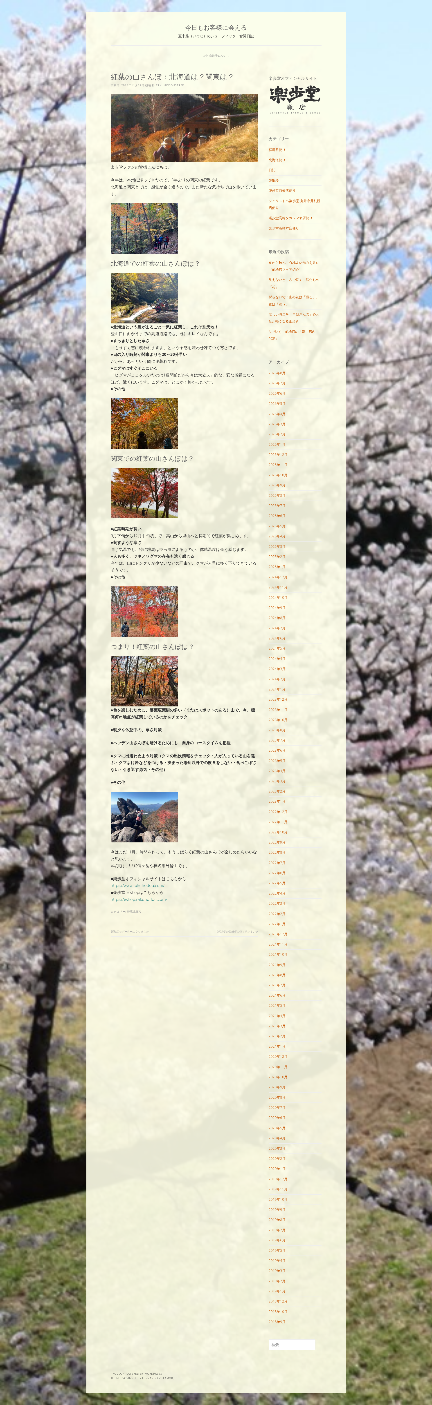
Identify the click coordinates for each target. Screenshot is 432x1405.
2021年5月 (277, 1005)
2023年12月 (278, 699)
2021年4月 (277, 1015)
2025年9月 (277, 485)
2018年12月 (278, 1301)
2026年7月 (277, 383)
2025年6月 (277, 515)
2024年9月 (277, 607)
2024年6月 (277, 638)
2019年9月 (277, 1209)
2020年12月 (278, 1056)
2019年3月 (277, 1270)
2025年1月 (277, 566)
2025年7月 (277, 505)
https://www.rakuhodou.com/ (137, 885)
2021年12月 (278, 934)
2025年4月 (277, 536)
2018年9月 (277, 1321)
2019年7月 (277, 1230)
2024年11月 (278, 587)
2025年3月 (277, 546)
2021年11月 (278, 944)
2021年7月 (277, 985)
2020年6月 (277, 1117)
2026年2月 (277, 434)
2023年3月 (277, 781)
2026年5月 (277, 403)
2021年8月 (277, 975)
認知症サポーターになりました (129, 931)
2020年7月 (277, 1107)
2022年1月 (277, 924)
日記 (272, 170)
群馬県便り (134, 911)
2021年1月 (277, 1046)
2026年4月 (277, 414)
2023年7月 (277, 740)
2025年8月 (277, 495)
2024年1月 (277, 689)
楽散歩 (274, 180)
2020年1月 (277, 1168)
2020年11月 (278, 1066)
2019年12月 (278, 1179)
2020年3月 (277, 1148)
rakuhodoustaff (170, 85)
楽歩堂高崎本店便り (284, 228)
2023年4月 (277, 770)
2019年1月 (277, 1291)
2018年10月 (278, 1311)
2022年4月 (277, 893)
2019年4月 (277, 1260)
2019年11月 (278, 1189)
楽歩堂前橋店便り (282, 190)
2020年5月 (277, 1128)
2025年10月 (278, 475)
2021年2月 (277, 1036)
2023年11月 (278, 709)
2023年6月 (277, 750)
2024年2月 (277, 679)
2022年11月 (278, 821)
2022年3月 (277, 903)
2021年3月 (277, 1026)
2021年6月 (277, 995)
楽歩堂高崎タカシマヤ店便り (291, 218)
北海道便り (277, 160)
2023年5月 (277, 760)
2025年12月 (278, 454)
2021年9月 (277, 964)
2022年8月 (277, 852)
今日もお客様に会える (216, 27)
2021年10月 (278, 954)
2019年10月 (278, 1199)
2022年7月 (277, 862)
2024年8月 (277, 617)
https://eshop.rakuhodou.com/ (139, 899)
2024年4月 (277, 658)
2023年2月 (277, 791)
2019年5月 (277, 1250)
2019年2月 (277, 1281)
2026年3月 (277, 424)
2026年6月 (277, 393)
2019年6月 (277, 1240)
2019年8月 (277, 1219)
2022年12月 (278, 811)
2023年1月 (277, 801)
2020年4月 (277, 1138)
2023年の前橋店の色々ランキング (237, 931)
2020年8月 (277, 1097)
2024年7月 (277, 628)
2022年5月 (277, 883)
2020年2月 (277, 1158)
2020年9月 (277, 1087)
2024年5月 (277, 648)
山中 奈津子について (216, 56)
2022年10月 (278, 832)
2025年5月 (277, 526)
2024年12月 (278, 577)
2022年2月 (277, 913)
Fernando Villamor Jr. (160, 1378)
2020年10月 (278, 1077)
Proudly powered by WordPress (136, 1374)
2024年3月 (277, 668)
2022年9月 (277, 842)
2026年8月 (277, 373)
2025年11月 (278, 464)
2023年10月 (278, 719)
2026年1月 (277, 444)
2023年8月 (277, 730)
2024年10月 (278, 597)
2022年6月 (277, 873)
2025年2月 (277, 556)
